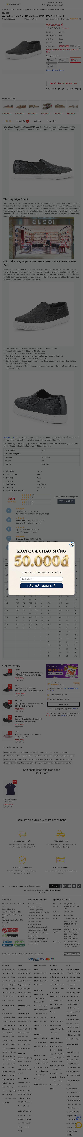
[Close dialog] (71, 544)
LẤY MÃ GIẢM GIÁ (41, 585)
